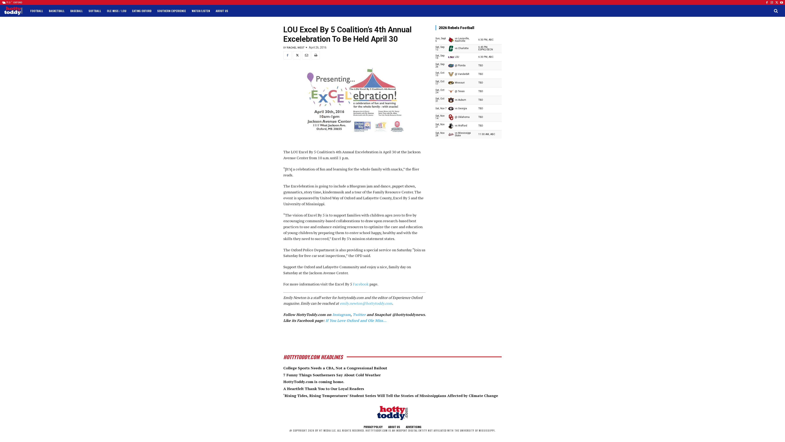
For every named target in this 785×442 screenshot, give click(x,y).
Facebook (361, 284)
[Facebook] (766, 2)
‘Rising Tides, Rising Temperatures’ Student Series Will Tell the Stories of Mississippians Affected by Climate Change (390, 395)
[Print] (316, 55)
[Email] (306, 55)
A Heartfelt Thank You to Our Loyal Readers (323, 388)
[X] (297, 55)
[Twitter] (776, 2)
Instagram (341, 314)
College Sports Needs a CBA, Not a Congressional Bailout (335, 367)
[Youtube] (781, 2)
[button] (776, 11)
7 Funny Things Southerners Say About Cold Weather (332, 374)
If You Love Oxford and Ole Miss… (355, 320)
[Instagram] (771, 2)
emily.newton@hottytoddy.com (366, 303)
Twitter (359, 314)
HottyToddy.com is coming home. (313, 381)
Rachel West (295, 47)
